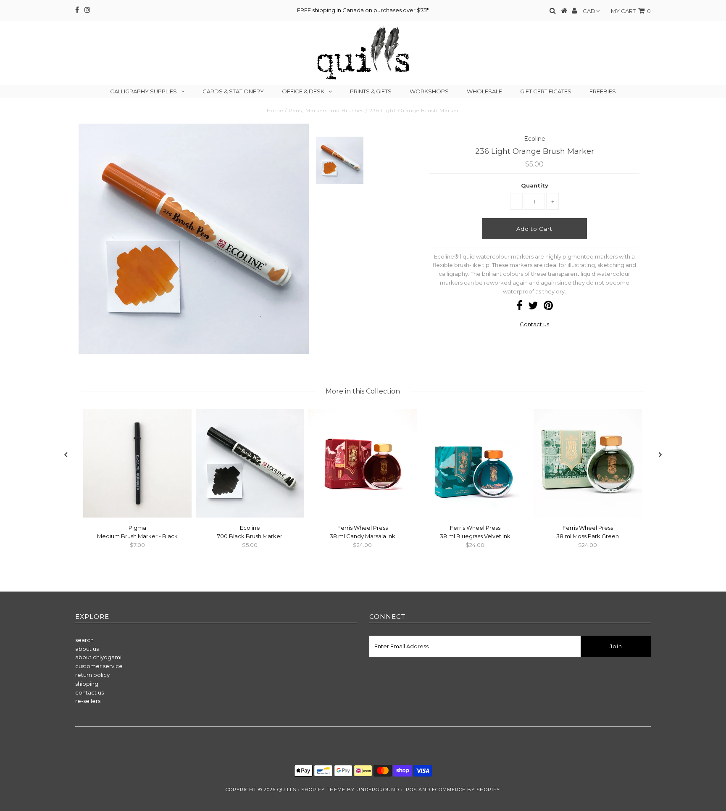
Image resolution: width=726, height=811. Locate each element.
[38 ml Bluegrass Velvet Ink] (475, 515)
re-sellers (87, 700)
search (84, 640)
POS (411, 790)
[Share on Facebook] (519, 307)
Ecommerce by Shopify (466, 790)
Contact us (534, 324)
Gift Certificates (545, 91)
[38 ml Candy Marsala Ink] (362, 515)
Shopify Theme (323, 790)
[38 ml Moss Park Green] (588, 515)
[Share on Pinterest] (548, 307)
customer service (99, 666)
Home (275, 110)
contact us (89, 692)
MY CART (631, 11)
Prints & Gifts (371, 91)
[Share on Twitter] (533, 307)
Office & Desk (303, 91)
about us (87, 648)
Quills (286, 790)
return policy (92, 674)
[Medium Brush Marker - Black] (137, 515)
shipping (86, 683)
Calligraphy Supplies (143, 91)
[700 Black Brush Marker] (250, 515)
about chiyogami (98, 657)
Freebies (602, 91)
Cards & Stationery (233, 91)
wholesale (484, 91)
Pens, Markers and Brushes (326, 110)
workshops (429, 91)
